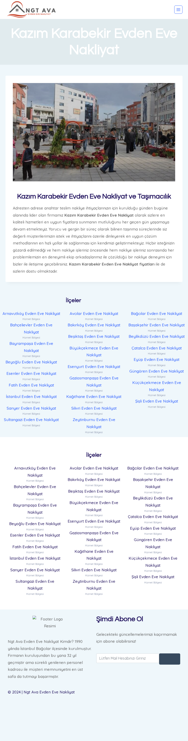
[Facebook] (138, 692)
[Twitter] (138, 703)
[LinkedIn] (138, 715)
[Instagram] (138, 726)
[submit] (169, 659)
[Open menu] (178, 9)
